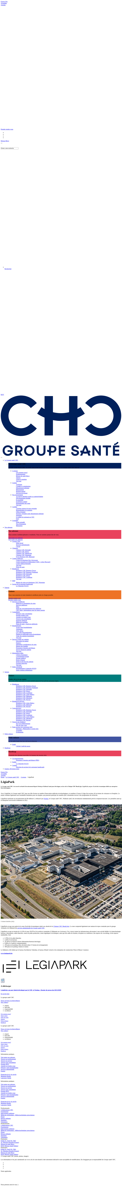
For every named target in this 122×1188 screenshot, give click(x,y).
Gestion (14, 483)
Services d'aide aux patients (20, 639)
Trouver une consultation (23, 619)
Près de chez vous (21, 725)
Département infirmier (22, 488)
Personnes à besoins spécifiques (25, 648)
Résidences (15, 569)
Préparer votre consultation (24, 614)
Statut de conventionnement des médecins (28, 608)
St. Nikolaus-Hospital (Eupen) (10, 1142)
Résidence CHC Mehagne (24, 696)
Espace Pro (4, 1)
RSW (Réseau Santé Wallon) (9, 1146)
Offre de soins (4, 1017)
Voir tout (18, 481)
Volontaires (4, 1122)
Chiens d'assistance (22, 655)
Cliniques (15, 548)
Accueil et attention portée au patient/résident (29, 496)
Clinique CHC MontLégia (24, 553)
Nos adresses (8, 527)
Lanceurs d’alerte (6, 1078)
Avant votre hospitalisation (24, 627)
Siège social (19, 543)
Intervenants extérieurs (7, 1113)
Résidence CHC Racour (23, 699)
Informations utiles (17, 653)
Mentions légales (6, 1076)
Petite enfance (9, 734)
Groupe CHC (16, 541)
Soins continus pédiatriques (24, 670)
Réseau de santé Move (23, 476)
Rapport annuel (20, 491)
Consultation (16, 612)
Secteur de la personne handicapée (22, 584)
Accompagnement (17, 758)
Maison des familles (22, 646)
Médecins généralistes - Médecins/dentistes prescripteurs (18, 1115)
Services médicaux (21, 605)
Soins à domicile (17, 667)
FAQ (17, 519)
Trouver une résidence (19, 722)
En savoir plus (5, 994)
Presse (3, 1117)
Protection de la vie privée (8, 1074)
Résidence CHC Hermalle (24, 574)
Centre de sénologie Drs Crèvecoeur (27, 560)
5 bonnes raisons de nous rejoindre (26, 508)
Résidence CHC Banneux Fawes (26, 570)
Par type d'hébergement (23, 723)
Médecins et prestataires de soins (26, 603)
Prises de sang (20, 567)
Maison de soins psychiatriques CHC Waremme (30, 582)
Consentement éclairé (22, 656)
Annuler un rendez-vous (23, 617)
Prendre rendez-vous (14, 598)
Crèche (18, 546)
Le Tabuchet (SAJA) (22, 586)
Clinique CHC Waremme (23, 555)
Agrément (19, 484)
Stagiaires (19, 515)
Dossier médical (21, 658)
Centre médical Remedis (23, 563)
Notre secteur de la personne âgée (22, 727)
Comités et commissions (23, 486)
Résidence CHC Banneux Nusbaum (27, 572)
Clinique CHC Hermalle (23, 550)
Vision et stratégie (21, 479)
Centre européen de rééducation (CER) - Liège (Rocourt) (33, 562)
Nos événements (21, 524)
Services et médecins (18, 602)
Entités (14, 762)
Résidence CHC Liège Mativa (25, 694)
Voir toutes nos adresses (15, 538)
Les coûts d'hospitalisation (24, 632)
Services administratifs (7, 1069)
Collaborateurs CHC (7, 1110)
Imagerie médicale (21, 620)
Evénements (19, 732)
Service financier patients (23, 649)
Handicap (7, 748)
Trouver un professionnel (8, 1059)
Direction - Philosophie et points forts (27, 729)
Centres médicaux (17, 558)
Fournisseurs (4, 1111)
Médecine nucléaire (22, 622)
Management (20, 490)
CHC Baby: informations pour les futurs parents (30, 610)
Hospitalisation (16, 626)
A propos (15, 471)
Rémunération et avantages (24, 510)
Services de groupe (21, 493)
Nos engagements (17, 495)
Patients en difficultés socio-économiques (28, 634)
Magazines (19, 525)
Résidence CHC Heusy (23, 575)
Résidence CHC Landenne (24, 577)
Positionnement (20, 474)
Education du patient (22, 641)
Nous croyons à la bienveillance (10, 1000)
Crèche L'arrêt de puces (23, 746)
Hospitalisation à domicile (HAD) (26, 668)
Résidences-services (18, 701)
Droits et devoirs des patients (24, 661)
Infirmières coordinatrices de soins (26, 644)
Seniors (7, 672)
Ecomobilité (19, 500)
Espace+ (18, 643)
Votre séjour (19, 631)
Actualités (4, 3)
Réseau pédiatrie (6, 1118)
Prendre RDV (5, 1064)
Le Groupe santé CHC (11, 460)
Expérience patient (21, 501)
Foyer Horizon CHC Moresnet (25, 557)
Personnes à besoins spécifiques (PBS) (27, 760)
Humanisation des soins (23, 503)
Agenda (3, 5)
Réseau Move (5, 141)
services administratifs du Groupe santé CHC (31, 928)
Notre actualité (20, 522)
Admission (19, 629)
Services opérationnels (22, 545)
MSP (13, 581)
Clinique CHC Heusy (22, 551)
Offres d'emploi (20, 512)
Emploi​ (3, 1071)
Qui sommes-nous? (22, 472)
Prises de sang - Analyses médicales (26, 624)
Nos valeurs (4, 1002)
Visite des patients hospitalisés (25, 636)
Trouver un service (6, 1061)
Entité (14, 744)
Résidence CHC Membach (24, 698)
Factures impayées (21, 663)
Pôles (17, 607)
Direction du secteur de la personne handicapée (30, 767)
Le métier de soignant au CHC (25, 517)
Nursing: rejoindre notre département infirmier (30, 513)
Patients (7, 587)
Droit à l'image (20, 660)
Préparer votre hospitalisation (9, 1067)
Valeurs (18, 478)
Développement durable (23, 498)
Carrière (14, 507)
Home (2, 777)
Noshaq (46, 798)
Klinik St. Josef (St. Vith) (8, 1141)
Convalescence (16, 708)
